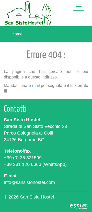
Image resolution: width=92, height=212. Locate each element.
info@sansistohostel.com (29, 182)
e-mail (34, 85)
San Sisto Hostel (28, 13)
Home (17, 34)
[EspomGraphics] (79, 205)
